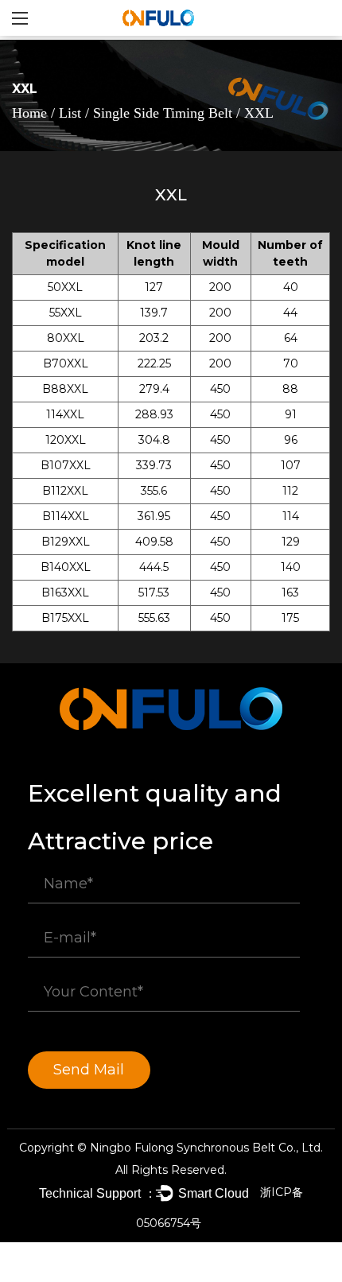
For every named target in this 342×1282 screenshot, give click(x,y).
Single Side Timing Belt (164, 113)
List (70, 113)
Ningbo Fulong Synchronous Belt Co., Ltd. (206, 1147)
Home (29, 113)
